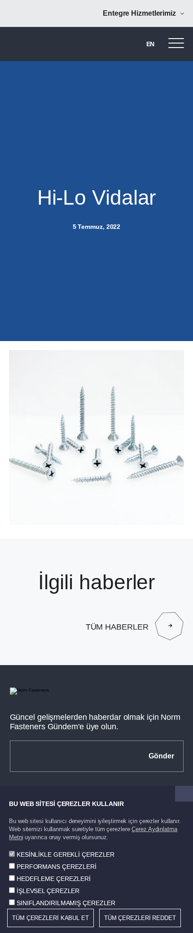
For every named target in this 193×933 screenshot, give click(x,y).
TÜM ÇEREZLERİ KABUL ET (50, 918)
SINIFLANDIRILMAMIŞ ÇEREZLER (66, 903)
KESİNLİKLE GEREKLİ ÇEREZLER (65, 854)
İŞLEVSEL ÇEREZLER (48, 890)
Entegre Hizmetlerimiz (139, 13)
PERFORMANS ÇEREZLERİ (56, 866)
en (150, 44)
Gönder (161, 756)
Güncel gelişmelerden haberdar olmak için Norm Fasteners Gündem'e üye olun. (95, 722)
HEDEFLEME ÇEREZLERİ (54, 878)
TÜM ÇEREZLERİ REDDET (140, 918)
